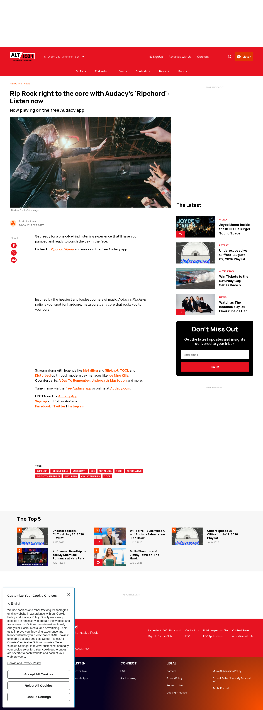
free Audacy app (78, 388)
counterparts (90, 476)
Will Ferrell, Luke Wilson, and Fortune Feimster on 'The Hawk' (147, 534)
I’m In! (215, 367)
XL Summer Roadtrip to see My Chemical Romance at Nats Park (69, 554)
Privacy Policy (174, 678)
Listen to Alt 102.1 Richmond (164, 630)
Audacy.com (120, 388)
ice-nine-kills (60, 470)
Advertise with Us (180, 56)
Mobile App (81, 678)
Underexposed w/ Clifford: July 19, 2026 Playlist (222, 534)
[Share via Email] (14, 260)
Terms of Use (175, 685)
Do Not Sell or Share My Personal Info (232, 680)
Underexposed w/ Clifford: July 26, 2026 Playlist (68, 534)
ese (93, 470)
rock (119, 470)
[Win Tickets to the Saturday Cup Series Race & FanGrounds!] (195, 278)
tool (107, 476)
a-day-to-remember (48, 476)
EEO (187, 636)
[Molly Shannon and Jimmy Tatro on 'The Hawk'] (110, 557)
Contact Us (192, 630)
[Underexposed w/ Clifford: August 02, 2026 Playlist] (195, 252)
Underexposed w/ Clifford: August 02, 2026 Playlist (233, 254)
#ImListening (128, 678)
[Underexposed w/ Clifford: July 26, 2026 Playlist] (32, 536)
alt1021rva (16, 83)
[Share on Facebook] (14, 245)
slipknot (42, 470)
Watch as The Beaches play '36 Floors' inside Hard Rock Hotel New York (234, 311)
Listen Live (80, 671)
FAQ (122, 671)
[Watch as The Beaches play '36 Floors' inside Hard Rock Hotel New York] (195, 304)
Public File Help (221, 688)
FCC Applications (213, 636)
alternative (134, 470)
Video (223, 219)
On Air (79, 71)
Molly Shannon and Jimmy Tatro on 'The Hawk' (144, 554)
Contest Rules (240, 630)
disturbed (70, 476)
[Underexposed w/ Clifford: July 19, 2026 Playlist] (187, 536)
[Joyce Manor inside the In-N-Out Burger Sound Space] (195, 227)
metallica (105, 470)
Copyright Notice (177, 692)
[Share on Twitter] (14, 253)
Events (122, 71)
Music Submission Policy (227, 671)
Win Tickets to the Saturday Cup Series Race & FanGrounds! (233, 282)
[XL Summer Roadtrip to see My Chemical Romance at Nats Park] (32, 557)
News (162, 71)
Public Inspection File (215, 630)
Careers (171, 671)
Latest (224, 245)
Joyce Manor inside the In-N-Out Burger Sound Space (234, 228)
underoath (79, 470)
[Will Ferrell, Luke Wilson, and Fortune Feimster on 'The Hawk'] (110, 536)
